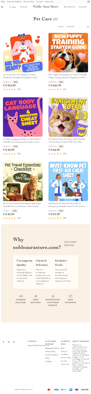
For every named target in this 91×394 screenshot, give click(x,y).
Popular (23, 7)
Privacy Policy (29, 2)
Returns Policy (50, 351)
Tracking (48, 361)
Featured (83, 7)
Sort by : (61, 26)
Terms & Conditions (14, 2)
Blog (3, 2)
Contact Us (49, 2)
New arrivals (69, 7)
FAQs (47, 358)
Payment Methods (51, 355)
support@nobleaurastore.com (38, 345)
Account (39, 2)
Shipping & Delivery (52, 348)
